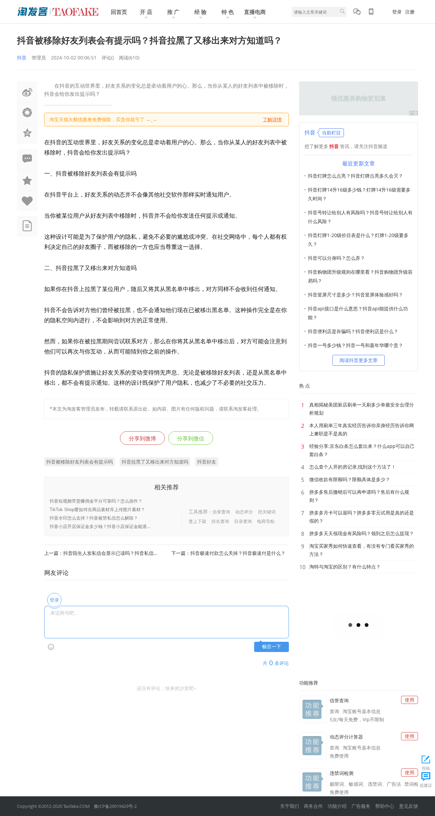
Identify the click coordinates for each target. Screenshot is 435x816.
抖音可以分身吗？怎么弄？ (336, 258)
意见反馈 (408, 806)
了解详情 (272, 119)
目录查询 (243, 521)
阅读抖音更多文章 (359, 360)
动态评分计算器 (346, 736)
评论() (108, 57)
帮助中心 (384, 806)
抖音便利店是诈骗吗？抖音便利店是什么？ (353, 331)
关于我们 (289, 806)
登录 (397, 11)
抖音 (22, 57)
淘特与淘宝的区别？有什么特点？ (345, 566)
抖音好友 (206, 461)
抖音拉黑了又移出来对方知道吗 (155, 461)
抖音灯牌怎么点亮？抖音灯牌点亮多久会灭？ (355, 176)
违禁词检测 (341, 773)
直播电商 (255, 12)
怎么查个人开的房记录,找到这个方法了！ (352, 467)
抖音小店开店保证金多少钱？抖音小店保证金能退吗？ (103, 526)
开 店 (146, 12)
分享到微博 (142, 438)
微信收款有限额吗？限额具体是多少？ (349, 479)
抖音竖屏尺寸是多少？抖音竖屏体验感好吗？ (355, 294)
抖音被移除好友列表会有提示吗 (79, 461)
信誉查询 (221, 512)
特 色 (228, 12)
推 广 (173, 12)
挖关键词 (267, 512)
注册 (410, 11)
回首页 (119, 12)
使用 (409, 699)
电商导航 (266, 521)
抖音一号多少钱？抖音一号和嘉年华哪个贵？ (355, 345)
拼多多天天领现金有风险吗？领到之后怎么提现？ (361, 533)
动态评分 (244, 512)
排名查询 (220, 521)
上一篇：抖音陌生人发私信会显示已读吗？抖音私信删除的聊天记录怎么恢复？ (103, 553)
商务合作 (313, 806)
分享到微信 (190, 438)
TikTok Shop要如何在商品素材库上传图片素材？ (97, 509)
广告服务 (360, 806)
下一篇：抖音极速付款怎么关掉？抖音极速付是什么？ (228, 553)
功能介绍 (337, 806)
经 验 (200, 12)
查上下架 (197, 521)
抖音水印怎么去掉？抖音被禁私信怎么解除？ (94, 518)
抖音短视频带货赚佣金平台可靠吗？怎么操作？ (96, 501)
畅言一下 (271, 646)
